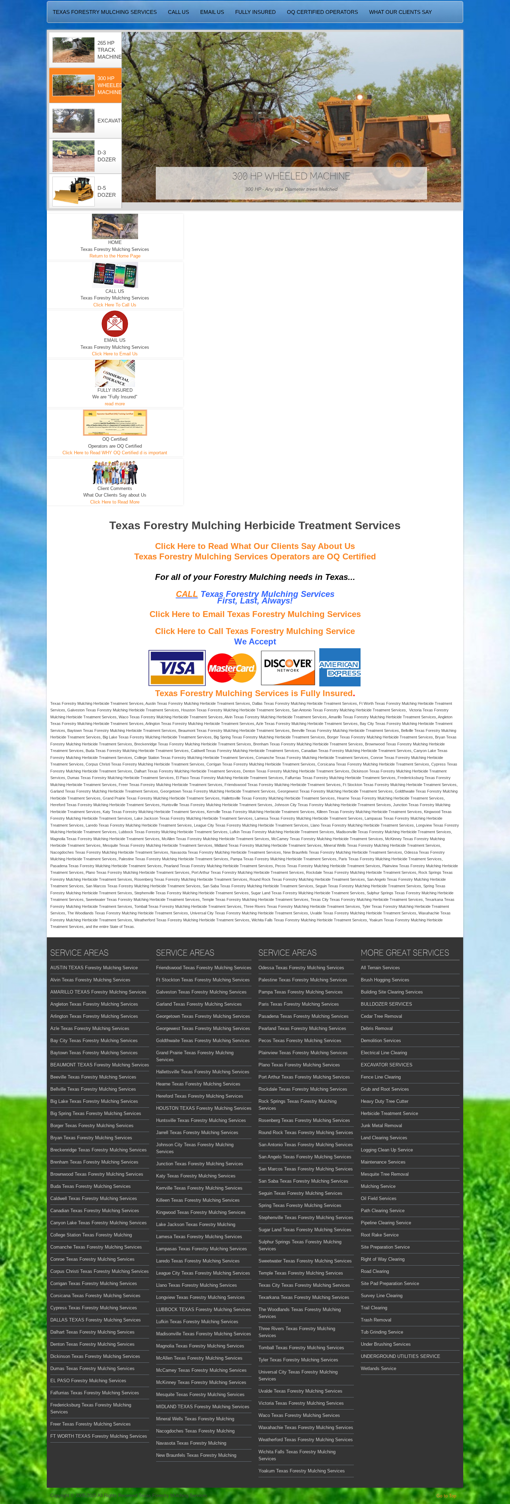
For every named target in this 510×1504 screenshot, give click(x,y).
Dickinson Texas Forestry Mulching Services (95, 1356)
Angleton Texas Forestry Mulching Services (94, 1004)
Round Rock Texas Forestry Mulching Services (305, 1132)
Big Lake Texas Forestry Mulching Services (94, 1101)
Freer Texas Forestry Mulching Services (90, 1424)
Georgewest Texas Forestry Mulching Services (203, 1028)
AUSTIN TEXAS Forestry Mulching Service (94, 967)
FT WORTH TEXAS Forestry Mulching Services (98, 1436)
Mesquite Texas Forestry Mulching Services (200, 1394)
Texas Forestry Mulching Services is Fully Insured (254, 693)
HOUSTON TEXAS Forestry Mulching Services (204, 1108)
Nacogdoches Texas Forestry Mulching (195, 1431)
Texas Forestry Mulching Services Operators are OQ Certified (255, 556)
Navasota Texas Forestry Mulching (191, 1443)
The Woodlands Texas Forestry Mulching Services (299, 1313)
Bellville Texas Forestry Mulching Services (93, 1089)
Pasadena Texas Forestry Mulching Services (303, 1016)
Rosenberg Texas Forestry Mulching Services (304, 1120)
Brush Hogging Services (385, 979)
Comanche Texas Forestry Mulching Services (96, 1247)
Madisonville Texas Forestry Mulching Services (203, 1333)
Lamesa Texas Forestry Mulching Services (199, 1236)
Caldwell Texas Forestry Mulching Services (93, 1198)
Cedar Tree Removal (381, 1016)
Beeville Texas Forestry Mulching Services (93, 1077)
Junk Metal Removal (381, 1125)
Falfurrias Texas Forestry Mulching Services (94, 1392)
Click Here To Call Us (114, 304)
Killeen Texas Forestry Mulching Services (198, 1200)
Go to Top (446, 1495)
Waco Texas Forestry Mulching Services (299, 1415)
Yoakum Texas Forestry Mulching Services (301, 1470)
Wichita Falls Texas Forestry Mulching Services (296, 1455)
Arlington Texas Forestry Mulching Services (94, 1016)
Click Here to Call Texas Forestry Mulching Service (255, 631)
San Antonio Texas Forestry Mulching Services (305, 1144)
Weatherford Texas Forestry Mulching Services (305, 1439)
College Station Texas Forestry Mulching (91, 1234)
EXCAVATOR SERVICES (387, 1064)
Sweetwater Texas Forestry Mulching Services (305, 1261)
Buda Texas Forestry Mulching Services (90, 1186)
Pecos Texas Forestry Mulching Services (299, 1040)
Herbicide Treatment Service (389, 1113)
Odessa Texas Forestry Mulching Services (301, 967)
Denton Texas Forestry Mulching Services (92, 1344)
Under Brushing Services (386, 1344)
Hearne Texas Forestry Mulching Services (198, 1084)
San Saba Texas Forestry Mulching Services (303, 1181)
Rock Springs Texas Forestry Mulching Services (297, 1105)
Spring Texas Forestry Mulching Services (299, 1205)
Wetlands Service (378, 1368)
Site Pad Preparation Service (390, 1283)
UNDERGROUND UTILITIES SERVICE (400, 1356)
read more (115, 403)
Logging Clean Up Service (387, 1149)
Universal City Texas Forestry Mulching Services (298, 1375)
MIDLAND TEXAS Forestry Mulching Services (202, 1406)
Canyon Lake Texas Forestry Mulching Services (98, 1222)
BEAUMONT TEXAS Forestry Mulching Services (99, 1064)
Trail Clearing (374, 1307)
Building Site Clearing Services (392, 992)
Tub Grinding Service (382, 1332)
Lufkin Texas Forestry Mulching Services (197, 1321)
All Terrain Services (380, 967)
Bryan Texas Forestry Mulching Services (91, 1137)
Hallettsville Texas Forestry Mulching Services (202, 1071)
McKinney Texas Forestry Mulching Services (201, 1382)
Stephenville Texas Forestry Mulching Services (305, 1217)
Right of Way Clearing (383, 1259)
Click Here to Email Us (115, 353)
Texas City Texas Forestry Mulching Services (304, 1285)
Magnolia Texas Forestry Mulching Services (200, 1346)
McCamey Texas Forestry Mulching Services (201, 1370)
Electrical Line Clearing (384, 1052)
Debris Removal (377, 1028)
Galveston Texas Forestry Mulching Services (201, 992)
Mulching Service (378, 1186)
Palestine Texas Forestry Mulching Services (302, 979)
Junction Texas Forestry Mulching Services (199, 1163)
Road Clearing (375, 1271)
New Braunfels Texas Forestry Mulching (196, 1455)
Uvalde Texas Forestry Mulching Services (300, 1391)
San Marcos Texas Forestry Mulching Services (305, 1169)
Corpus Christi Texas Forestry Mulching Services (99, 1271)
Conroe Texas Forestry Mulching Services (92, 1259)
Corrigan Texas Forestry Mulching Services (93, 1283)
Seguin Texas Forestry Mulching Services (300, 1193)
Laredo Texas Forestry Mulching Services (198, 1261)
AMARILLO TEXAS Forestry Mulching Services (98, 992)
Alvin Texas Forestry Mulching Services (90, 979)
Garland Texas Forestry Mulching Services (199, 1004)
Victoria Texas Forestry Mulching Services (301, 1403)
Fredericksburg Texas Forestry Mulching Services (90, 1408)
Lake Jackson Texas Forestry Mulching (195, 1224)
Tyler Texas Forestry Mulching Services (298, 1359)
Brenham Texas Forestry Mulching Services (94, 1162)
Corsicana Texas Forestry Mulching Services (95, 1295)
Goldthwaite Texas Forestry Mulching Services (203, 1040)
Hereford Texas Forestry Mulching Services (199, 1096)
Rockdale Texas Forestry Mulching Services (302, 1089)
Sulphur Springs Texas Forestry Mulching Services (299, 1245)
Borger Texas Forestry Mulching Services (92, 1125)
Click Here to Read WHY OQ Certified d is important (114, 452)
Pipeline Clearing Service (386, 1222)
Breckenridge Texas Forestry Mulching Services (98, 1149)
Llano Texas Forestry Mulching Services (196, 1285)
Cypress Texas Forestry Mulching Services (93, 1307)
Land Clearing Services (384, 1137)
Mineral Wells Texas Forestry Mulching (195, 1418)
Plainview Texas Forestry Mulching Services (303, 1052)
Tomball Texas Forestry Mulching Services (301, 1347)
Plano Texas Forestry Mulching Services (299, 1064)
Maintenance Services (383, 1162)
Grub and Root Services (385, 1089)
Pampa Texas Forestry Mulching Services (300, 992)
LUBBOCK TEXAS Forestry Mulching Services (203, 1309)
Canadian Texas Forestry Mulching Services (94, 1210)
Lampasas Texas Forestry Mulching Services (201, 1248)
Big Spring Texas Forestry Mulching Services (95, 1113)
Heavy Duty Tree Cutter (384, 1101)
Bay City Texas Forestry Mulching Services (94, 1040)
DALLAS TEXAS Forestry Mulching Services (95, 1320)
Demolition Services (381, 1040)
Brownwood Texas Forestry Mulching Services (96, 1174)
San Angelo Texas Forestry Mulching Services (304, 1156)
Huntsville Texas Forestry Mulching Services (201, 1120)
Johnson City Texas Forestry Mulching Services (194, 1148)
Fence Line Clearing (381, 1077)
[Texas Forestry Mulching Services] (237, 0)
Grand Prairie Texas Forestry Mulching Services (194, 1056)
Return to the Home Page (115, 256)
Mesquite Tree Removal (385, 1174)
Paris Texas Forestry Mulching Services (298, 1004)
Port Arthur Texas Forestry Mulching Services (304, 1077)
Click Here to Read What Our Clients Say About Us (255, 546)
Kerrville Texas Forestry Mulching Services (199, 1188)
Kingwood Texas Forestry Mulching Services (201, 1212)
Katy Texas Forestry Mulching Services (196, 1175)
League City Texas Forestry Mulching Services (203, 1273)
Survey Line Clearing (381, 1295)
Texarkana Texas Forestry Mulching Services (303, 1297)
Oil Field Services (379, 1198)
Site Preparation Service (385, 1247)
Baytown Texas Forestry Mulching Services (94, 1052)
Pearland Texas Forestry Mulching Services (302, 1028)
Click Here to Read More (114, 502)
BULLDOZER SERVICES (386, 1004)
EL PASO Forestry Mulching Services (88, 1380)
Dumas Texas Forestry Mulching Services (92, 1368)
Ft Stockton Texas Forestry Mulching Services (203, 979)
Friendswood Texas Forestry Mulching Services (204, 967)
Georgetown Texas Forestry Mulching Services (203, 1016)
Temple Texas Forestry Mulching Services (300, 1273)
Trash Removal (376, 1320)
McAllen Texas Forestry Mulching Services (199, 1358)
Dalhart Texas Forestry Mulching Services (92, 1332)
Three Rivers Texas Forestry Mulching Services (296, 1332)
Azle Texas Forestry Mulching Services (89, 1028)
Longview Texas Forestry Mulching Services (200, 1297)
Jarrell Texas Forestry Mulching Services (197, 1132)
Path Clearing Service (383, 1210)
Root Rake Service (380, 1234)
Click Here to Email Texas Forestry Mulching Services (255, 614)
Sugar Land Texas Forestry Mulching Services (304, 1229)
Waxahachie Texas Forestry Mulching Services (305, 1427)
